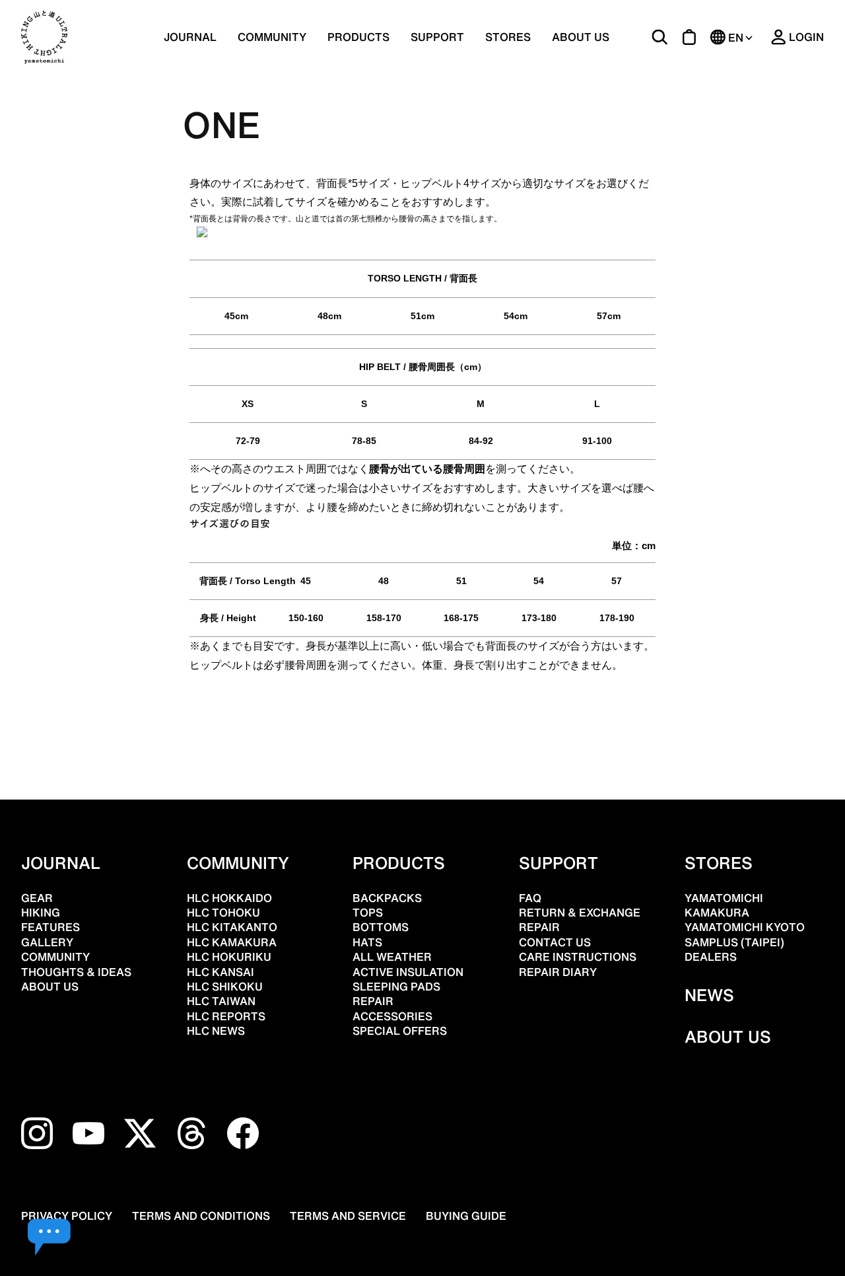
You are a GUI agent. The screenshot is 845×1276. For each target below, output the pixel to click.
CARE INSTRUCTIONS (577, 957)
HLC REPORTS (226, 1016)
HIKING (40, 912)
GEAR (37, 898)
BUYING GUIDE (466, 1216)
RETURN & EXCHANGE (579, 912)
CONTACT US (555, 942)
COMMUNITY (272, 37)
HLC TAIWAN (221, 1001)
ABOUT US (580, 37)
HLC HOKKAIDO (229, 898)
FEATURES (50, 927)
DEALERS (711, 957)
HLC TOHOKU (223, 912)
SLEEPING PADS (396, 986)
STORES (508, 37)
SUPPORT (437, 37)
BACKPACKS (387, 898)
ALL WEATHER (392, 957)
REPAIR (373, 1001)
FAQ (530, 898)
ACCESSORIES (392, 1016)
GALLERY (47, 942)
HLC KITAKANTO (232, 927)
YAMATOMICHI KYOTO (745, 927)
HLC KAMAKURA (232, 942)
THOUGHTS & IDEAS (76, 972)
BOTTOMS (381, 927)
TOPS (368, 912)
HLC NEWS (216, 1031)
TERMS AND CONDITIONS (201, 1216)
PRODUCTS (399, 863)
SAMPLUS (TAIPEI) (734, 942)
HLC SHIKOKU (225, 986)
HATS (367, 942)
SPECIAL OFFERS (400, 1031)
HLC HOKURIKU (229, 957)
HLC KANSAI (220, 972)
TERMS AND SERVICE (348, 1216)
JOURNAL (190, 37)
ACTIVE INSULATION (408, 972)
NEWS (709, 995)
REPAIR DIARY (558, 972)
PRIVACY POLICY (66, 1216)
